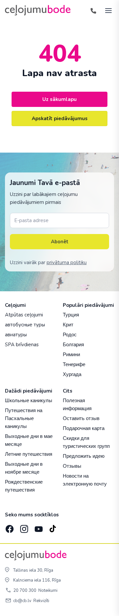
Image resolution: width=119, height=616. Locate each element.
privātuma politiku (67, 262)
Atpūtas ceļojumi (24, 314)
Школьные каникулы (28, 400)
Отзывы (72, 466)
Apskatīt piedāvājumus (60, 118)
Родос (70, 334)
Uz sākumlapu (59, 99)
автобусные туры (25, 324)
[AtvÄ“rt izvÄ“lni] (106, 10)
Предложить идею (83, 456)
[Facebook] (9, 527)
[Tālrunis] (93, 10)
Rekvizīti (41, 601)
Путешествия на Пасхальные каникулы (23, 418)
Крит (68, 324)
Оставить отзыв (81, 418)
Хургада (72, 374)
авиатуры (16, 334)
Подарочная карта (83, 428)
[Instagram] (23, 527)
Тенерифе (74, 364)
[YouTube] (38, 527)
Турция (71, 314)
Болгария (73, 344)
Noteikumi (48, 590)
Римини (71, 354)
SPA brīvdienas (22, 344)
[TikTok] (53, 527)
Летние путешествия (28, 454)
